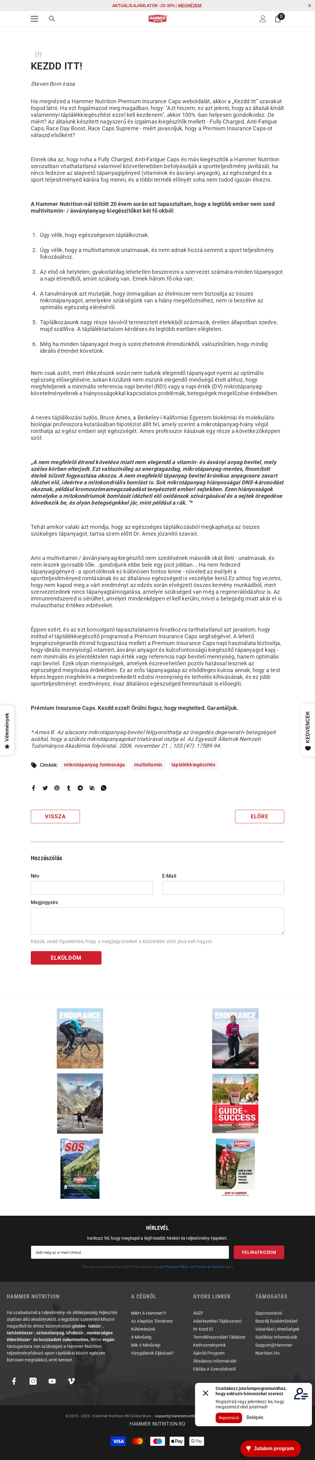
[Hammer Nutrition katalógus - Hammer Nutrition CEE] (80, 1103)
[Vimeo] (71, 1381)
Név (35, 876)
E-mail (169, 876)
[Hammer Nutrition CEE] (80, 1038)
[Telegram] (80, 787)
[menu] (34, 18)
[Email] (92, 787)
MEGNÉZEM (189, 5)
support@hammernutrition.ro (179, 1416)
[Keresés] (52, 18)
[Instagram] (33, 1381)
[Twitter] (45, 787)
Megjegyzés (44, 902)
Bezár (309, 5)
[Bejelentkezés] (263, 18)
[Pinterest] (57, 787)
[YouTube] (52, 1381)
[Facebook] (33, 787)
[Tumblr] (68, 787)
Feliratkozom (259, 1252)
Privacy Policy (176, 1267)
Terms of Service (210, 1267)
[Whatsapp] (103, 787)
